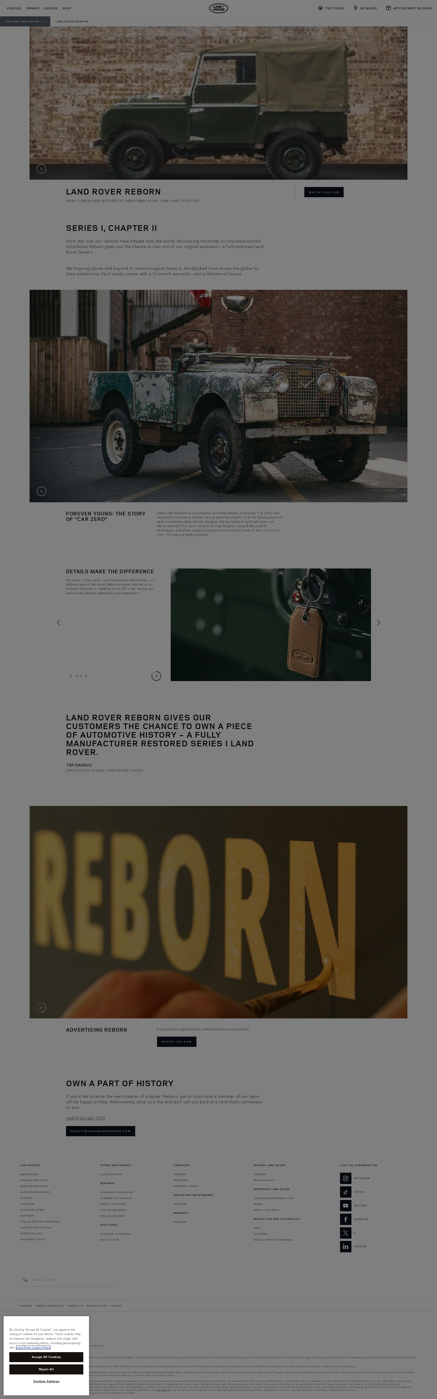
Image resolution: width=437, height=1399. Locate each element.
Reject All (46, 1369)
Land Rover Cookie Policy (33, 1347)
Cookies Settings (46, 1381)
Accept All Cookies (46, 1357)
